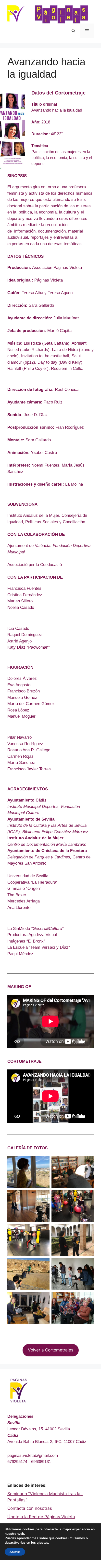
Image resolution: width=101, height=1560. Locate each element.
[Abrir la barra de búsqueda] (73, 31)
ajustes (42, 1542)
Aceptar (15, 1552)
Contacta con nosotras (29, 1508)
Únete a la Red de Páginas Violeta (41, 1516)
